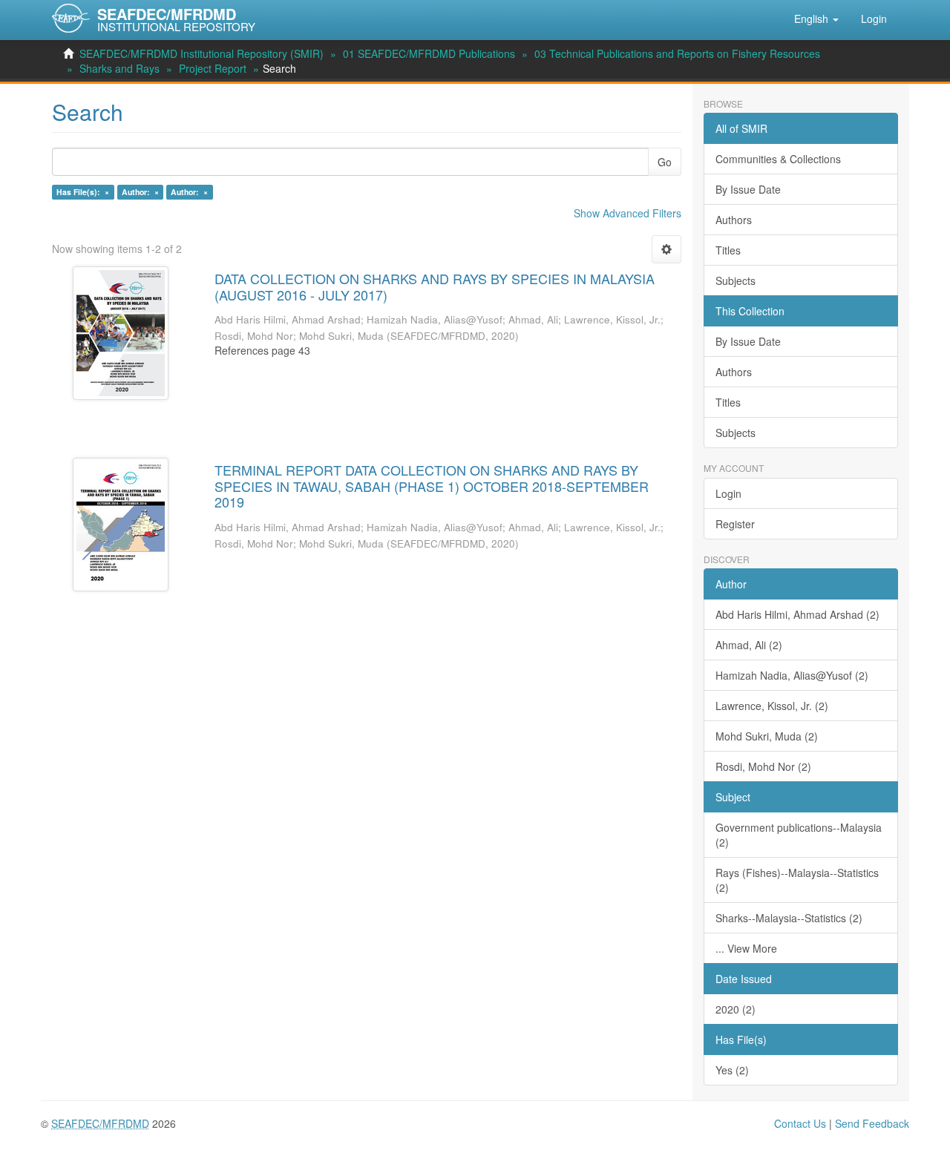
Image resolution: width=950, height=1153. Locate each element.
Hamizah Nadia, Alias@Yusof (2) (791, 675)
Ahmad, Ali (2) (748, 644)
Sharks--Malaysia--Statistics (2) (788, 917)
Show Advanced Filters (627, 213)
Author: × (140, 191)
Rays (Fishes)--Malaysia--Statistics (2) (797, 880)
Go (665, 161)
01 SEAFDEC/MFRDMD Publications (429, 53)
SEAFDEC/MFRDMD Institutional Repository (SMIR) (201, 53)
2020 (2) (735, 1009)
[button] (816, 18)
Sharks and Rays (119, 68)
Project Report (212, 68)
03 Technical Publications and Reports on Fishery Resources (677, 53)
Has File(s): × (82, 191)
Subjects (735, 280)
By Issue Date (748, 189)
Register (735, 523)
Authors (733, 219)
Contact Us (800, 1123)
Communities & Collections (778, 158)
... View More (746, 948)
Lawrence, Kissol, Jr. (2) (771, 705)
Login (728, 493)
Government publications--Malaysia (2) (798, 835)
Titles (728, 250)
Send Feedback (872, 1123)
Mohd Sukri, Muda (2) (766, 736)
